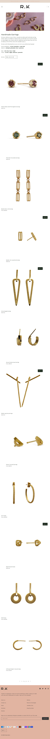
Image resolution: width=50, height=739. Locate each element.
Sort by (2, 57)
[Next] (30, 681)
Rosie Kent (7, 735)
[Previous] (20, 681)
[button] (47, 7)
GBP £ (3, 730)
